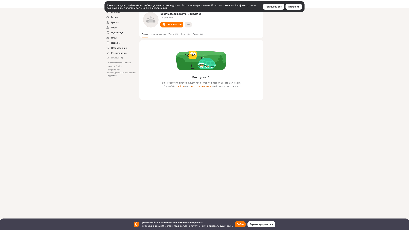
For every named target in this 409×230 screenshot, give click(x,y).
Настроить (293, 6)
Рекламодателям (114, 62)
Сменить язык (113, 58)
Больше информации (155, 8)
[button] (171, 24)
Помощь (127, 62)
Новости (111, 66)
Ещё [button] (118, 66)
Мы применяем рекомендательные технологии (121, 73)
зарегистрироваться (200, 86)
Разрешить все (274, 6)
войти (180, 86)
